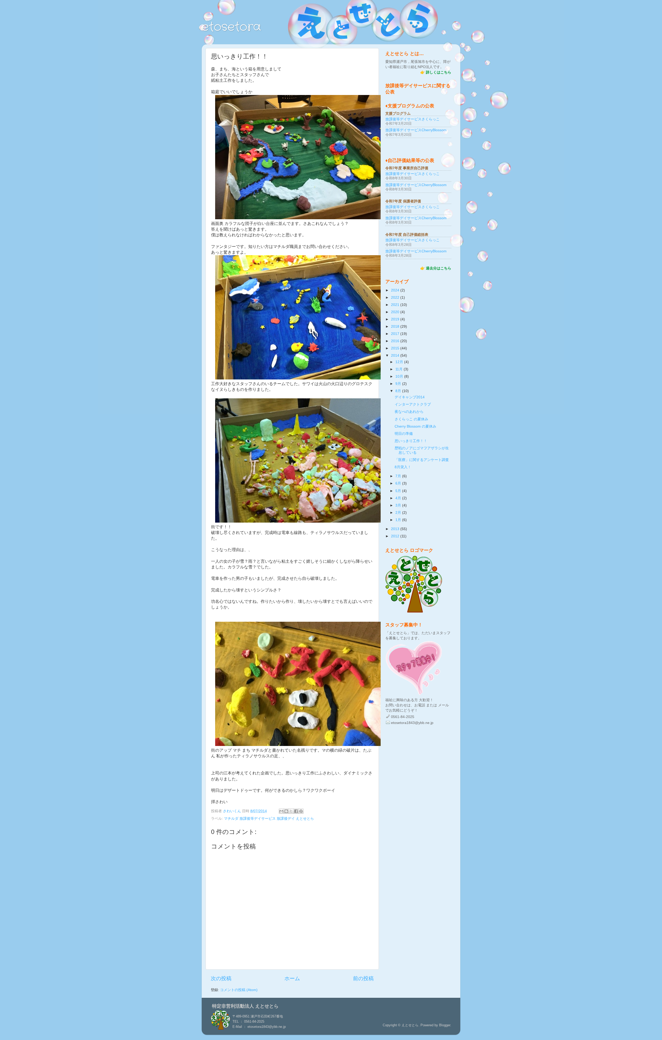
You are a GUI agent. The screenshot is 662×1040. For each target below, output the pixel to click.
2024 (395, 290)
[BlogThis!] (286, 811)
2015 (395, 348)
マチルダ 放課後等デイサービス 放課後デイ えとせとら (269, 818)
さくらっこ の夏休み (411, 419)
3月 (398, 505)
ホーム (292, 978)
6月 (398, 483)
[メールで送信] (281, 811)
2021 (395, 305)
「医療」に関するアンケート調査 (422, 460)
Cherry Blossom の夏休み (415, 426)
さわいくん (232, 811)
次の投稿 (221, 978)
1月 (398, 520)
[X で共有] (291, 811)
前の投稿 (363, 978)
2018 (395, 326)
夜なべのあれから (409, 411)
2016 (395, 341)
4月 (398, 498)
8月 (398, 391)
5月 (398, 491)
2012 (395, 536)
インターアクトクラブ (413, 404)
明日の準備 (404, 433)
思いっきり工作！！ (411, 441)
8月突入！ (403, 467)
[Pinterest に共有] (301, 811)
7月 (398, 476)
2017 (395, 334)
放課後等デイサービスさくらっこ (412, 119)
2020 (395, 312)
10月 (399, 376)
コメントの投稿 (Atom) (239, 990)
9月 (398, 384)
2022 (395, 297)
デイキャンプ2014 (410, 397)
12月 (399, 362)
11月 (399, 369)
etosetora (231, 27)
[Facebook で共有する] (296, 811)
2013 (395, 529)
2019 (395, 319)
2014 (395, 355)
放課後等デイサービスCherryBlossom (416, 130)
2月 (398, 512)
